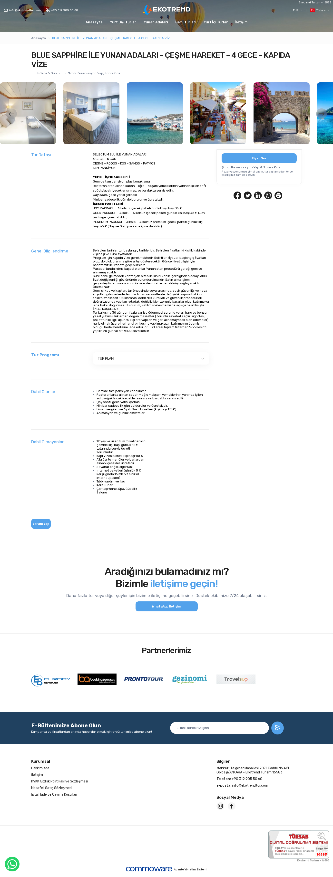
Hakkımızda (40, 768)
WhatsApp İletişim (166, 606)
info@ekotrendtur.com (25, 10)
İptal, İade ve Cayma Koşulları (54, 794)
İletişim (241, 22)
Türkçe (320, 10)
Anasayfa (94, 22)
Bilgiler (223, 761)
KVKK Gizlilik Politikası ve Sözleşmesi (59, 781)
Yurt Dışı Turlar (123, 22)
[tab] (151, 358)
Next (321, 113)
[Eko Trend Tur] (166, 10)
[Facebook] (231, 806)
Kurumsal (40, 761)
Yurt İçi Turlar (216, 22)
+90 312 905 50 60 (64, 10)
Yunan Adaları (156, 22)
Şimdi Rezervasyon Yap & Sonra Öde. (251, 167)
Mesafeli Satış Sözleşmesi (51, 788)
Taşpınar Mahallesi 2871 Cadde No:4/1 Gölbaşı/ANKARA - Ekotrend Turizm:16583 (252, 770)
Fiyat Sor (259, 158)
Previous (11, 113)
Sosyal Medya (230, 797)
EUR (296, 10)
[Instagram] (220, 806)
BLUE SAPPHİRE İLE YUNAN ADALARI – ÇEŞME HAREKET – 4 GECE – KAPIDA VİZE (112, 38)
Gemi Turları (185, 22)
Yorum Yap (41, 524)
